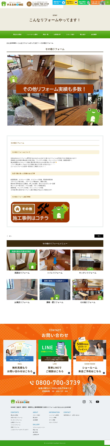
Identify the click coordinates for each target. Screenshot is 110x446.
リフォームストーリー (39, 427)
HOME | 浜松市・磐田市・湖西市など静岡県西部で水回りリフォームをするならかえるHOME (41, 407)
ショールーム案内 (32, 34)
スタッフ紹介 (70, 34)
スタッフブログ (53, 422)
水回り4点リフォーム (16, 417)
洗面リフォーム (15, 427)
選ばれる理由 (17, 34)
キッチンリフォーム (16, 420)
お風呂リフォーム (15, 422)
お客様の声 (57, 34)
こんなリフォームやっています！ (20, 429)
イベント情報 (52, 417)
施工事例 (35, 432)
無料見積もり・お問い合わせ (71, 415)
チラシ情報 (52, 420)
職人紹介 (83, 34)
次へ (10, 236)
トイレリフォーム (15, 424)
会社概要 (94, 34)
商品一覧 (45, 34)
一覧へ (99, 236)
